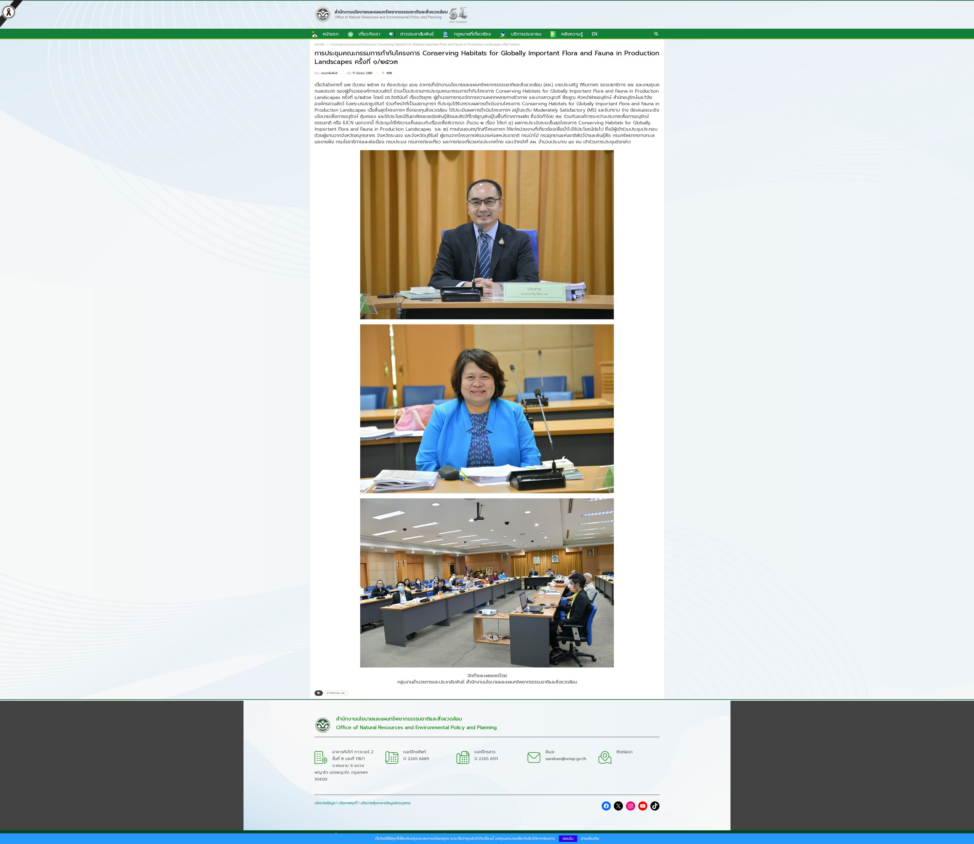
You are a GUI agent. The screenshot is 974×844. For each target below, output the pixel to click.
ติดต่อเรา (624, 752)
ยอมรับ (568, 838)
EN (594, 34)
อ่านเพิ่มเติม (590, 838)
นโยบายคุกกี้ (348, 803)
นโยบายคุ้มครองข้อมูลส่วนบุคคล (385, 803)
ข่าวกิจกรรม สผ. (335, 693)
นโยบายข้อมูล (325, 803)
